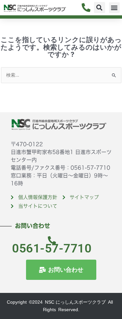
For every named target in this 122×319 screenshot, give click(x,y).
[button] (99, 7)
